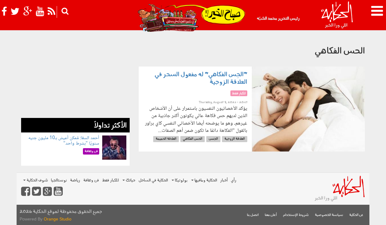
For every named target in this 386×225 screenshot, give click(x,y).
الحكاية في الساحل (153, 180)
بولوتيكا (181, 180)
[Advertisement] (75, 75)
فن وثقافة (91, 180)
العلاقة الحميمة (166, 139)
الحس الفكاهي (192, 139)
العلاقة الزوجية (234, 139)
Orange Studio (57, 219)
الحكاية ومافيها (205, 180)
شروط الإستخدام (296, 215)
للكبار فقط (110, 180)
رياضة (75, 180)
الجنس (213, 139)
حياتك (130, 180)
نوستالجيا (59, 180)
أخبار (224, 180)
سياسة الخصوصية (329, 215)
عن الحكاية (356, 215)
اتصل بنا (253, 215)
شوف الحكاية (37, 180)
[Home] (337, 15)
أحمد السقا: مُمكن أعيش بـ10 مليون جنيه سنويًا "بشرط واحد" (63, 141)
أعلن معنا (271, 215)
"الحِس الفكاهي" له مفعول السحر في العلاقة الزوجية (201, 78)
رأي (233, 180)
